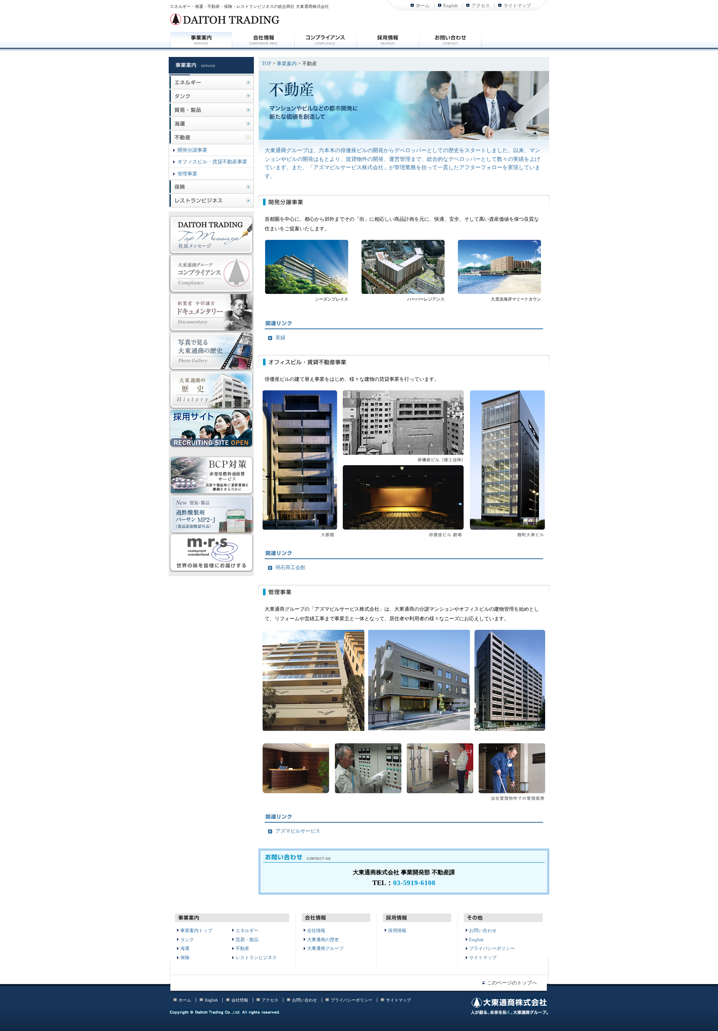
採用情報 (397, 930)
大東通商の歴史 (323, 939)
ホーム (423, 5)
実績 (280, 337)
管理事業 (187, 173)
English (450, 5)
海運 (184, 948)
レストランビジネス (256, 957)
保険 (184, 957)
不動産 (242, 948)
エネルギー (247, 930)
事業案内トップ (196, 930)
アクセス (481, 5)
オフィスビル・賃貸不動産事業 (212, 161)
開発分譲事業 (192, 150)
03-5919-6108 (414, 883)
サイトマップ (517, 5)
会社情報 (316, 930)
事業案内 (287, 63)
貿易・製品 (247, 939)
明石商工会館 (290, 567)
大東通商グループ (325, 948)
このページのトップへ (512, 982)
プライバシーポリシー (492, 948)
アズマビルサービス (297, 831)
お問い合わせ (483, 930)
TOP (266, 63)
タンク (187, 939)
